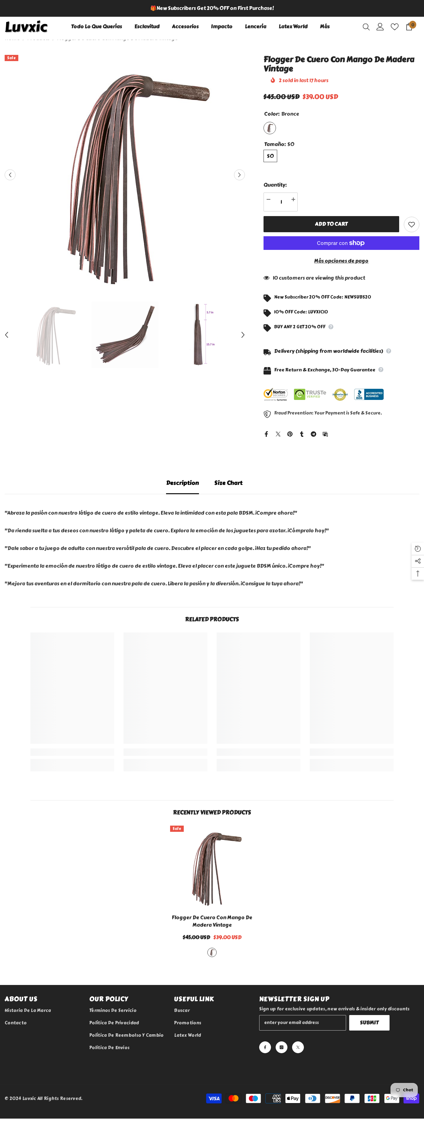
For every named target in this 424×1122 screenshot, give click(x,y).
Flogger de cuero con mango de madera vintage (212, 921)
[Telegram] (313, 433)
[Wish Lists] (394, 27)
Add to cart (331, 224)
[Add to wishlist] (411, 224)
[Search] (366, 26)
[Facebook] (266, 433)
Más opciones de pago (341, 261)
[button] (10, 175)
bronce (212, 952)
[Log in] (380, 26)
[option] (212, 8)
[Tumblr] (301, 433)
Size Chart (228, 483)
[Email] (325, 433)
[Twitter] (278, 433)
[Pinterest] (290, 433)
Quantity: (275, 185)
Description (182, 483)
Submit (369, 1023)
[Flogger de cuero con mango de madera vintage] (212, 867)
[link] (72, 752)
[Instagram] (281, 1047)
